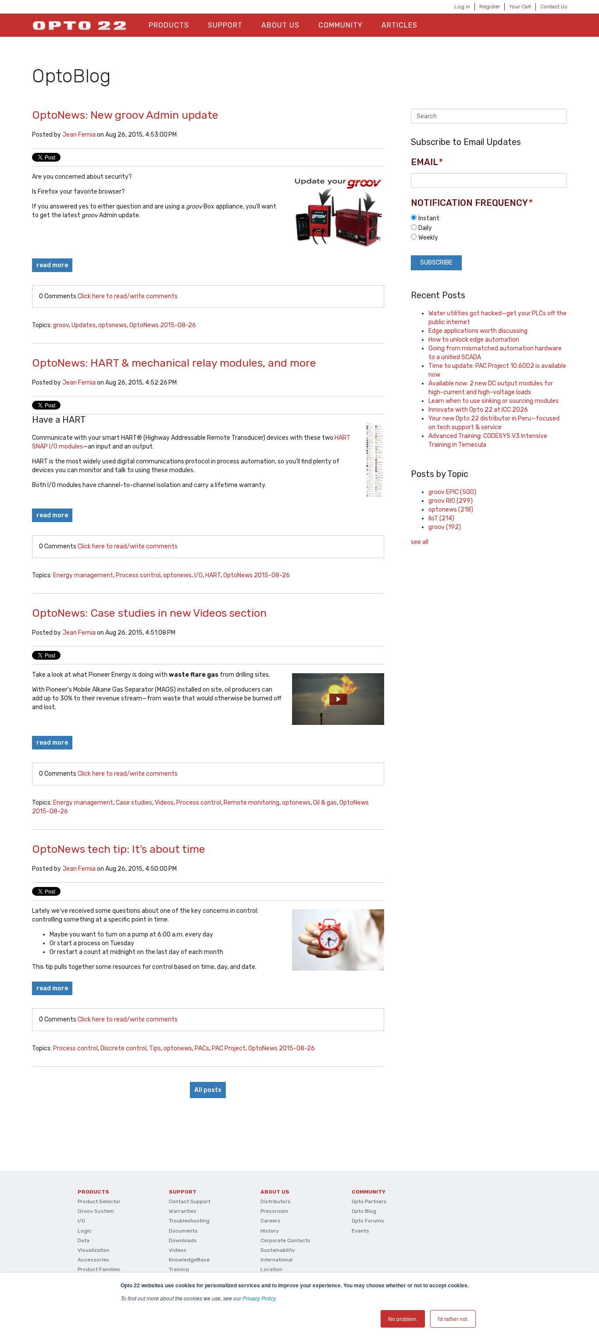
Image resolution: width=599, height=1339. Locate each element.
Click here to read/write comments (128, 296)
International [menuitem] (276, 1260)
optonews (112, 325)
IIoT (441, 518)
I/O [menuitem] (81, 1221)
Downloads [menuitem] (183, 1240)
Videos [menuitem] (177, 1250)
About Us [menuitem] (280, 25)
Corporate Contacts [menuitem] (285, 1240)
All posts (207, 1090)
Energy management (83, 575)
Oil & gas (325, 802)
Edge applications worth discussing (478, 331)
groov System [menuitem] (96, 1211)
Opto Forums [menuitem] (368, 1221)
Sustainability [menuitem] (277, 1250)
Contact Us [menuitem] (553, 7)
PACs (202, 1048)
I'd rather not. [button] (453, 1318)
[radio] (489, 218)
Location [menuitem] (271, 1269)
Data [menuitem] (83, 1240)
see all (419, 542)
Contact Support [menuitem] (189, 1201)
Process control (138, 575)
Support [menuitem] (225, 25)
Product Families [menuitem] (99, 1269)
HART (213, 575)
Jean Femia (79, 134)
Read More (52, 265)
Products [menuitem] (169, 25)
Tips (155, 1048)
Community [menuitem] (340, 25)
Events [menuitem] (360, 1231)
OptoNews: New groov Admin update (125, 115)
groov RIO (450, 501)
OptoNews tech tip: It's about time (118, 849)
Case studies (134, 802)
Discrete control (123, 1048)
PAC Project (229, 1048)
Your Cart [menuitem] (520, 7)
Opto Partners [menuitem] (369, 1201)
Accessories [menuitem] (93, 1260)
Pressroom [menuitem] (274, 1211)
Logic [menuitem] (85, 1231)
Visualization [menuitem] (94, 1250)
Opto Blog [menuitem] (364, 1211)
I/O (198, 575)
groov (61, 325)
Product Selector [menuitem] (99, 1201)
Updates (83, 325)
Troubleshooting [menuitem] (189, 1221)
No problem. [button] (402, 1318)
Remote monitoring (251, 802)
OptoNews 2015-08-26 (162, 325)
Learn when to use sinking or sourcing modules (493, 401)
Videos (164, 802)
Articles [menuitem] (399, 25)
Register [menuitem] (489, 7)
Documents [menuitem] (183, 1231)
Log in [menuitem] (462, 7)
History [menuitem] (269, 1231)
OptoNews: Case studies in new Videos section (149, 613)
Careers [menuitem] (270, 1221)
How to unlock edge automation (473, 339)
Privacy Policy (258, 1298)
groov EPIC (452, 492)
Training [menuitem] (179, 1269)
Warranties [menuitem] (182, 1211)
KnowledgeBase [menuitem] (189, 1260)
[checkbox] (489, 227)
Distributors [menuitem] (275, 1201)
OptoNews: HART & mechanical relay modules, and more (174, 363)
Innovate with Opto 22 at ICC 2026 (478, 409)
